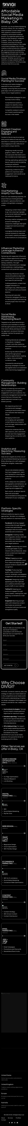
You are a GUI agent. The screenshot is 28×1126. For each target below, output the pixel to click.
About (3, 1118)
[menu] (24, 5)
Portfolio (18, 1118)
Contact (3, 1120)
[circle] (9, 1122)
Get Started (8, 665)
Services (10, 1118)
